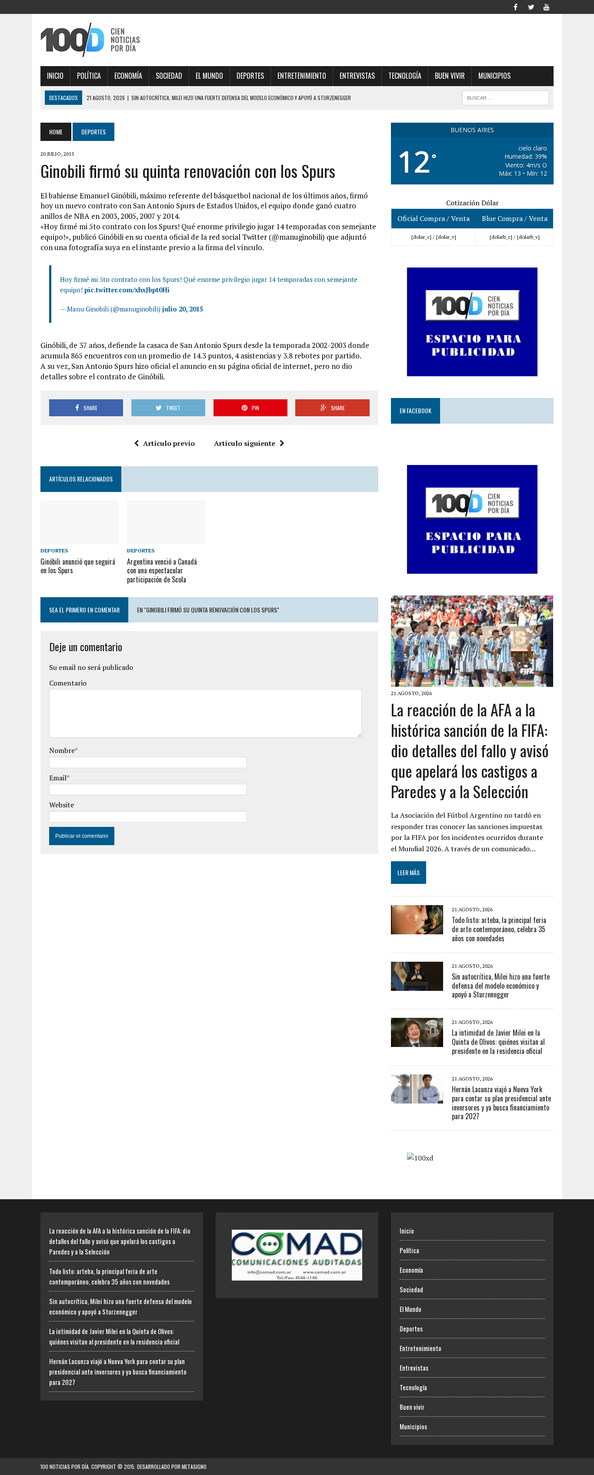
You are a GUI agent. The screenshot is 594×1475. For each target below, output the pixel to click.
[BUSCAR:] (505, 96)
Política (89, 75)
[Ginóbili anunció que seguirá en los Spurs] (79, 538)
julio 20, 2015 (182, 308)
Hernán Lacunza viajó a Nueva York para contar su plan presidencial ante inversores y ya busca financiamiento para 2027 (501, 1102)
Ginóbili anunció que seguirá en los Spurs (77, 566)
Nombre (62, 750)
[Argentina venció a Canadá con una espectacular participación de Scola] (166, 538)
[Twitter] (531, 6)
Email (58, 778)
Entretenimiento (301, 75)
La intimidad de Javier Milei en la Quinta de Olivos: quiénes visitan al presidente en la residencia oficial (498, 1041)
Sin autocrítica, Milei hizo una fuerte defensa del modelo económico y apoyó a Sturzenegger (501, 985)
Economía (128, 75)
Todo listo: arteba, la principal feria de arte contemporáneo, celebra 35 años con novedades (499, 929)
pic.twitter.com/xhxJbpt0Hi (127, 289)
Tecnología (404, 75)
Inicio (55, 75)
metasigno (194, 1466)
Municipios (494, 75)
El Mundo (209, 75)
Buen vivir (450, 75)
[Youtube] (547, 6)
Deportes (250, 75)
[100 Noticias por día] (121, 40)
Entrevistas (357, 75)
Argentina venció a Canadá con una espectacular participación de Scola (162, 570)
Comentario (68, 683)
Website (61, 804)
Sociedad (169, 75)
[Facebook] (515, 6)
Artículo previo (169, 443)
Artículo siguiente (244, 443)
